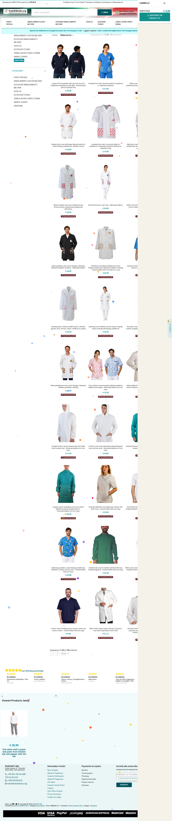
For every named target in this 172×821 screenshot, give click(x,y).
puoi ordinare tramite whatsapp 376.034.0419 (127, 12)
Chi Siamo (51, 782)
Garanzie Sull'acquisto (55, 776)
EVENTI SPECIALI (9, 23)
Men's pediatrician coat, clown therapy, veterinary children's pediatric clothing (68, 386)
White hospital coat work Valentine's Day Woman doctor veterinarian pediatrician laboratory (68, 207)
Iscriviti (124, 785)
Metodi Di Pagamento (55, 779)
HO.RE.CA (89, 22)
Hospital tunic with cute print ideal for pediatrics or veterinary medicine (105, 84)
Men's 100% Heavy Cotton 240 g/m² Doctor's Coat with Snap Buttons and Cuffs (106, 629)
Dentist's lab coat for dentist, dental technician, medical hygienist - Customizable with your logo (105, 569)
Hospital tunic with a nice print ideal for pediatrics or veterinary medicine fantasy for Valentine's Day (106, 146)
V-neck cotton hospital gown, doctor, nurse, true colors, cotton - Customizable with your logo (68, 629)
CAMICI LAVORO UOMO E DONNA (124, 23)
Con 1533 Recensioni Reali (32, 671)
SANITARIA (19, 60)
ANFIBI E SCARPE (21, 57)
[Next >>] (63, 654)
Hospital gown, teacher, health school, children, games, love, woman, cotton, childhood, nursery (68, 328)
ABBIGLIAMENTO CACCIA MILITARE (36, 23)
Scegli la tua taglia (54, 797)
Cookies (50, 788)
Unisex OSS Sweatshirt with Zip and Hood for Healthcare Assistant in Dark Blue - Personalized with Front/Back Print (68, 85)
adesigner (41, 806)
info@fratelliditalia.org (17, 784)
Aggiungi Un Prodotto (155, 16)
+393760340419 (14, 780)
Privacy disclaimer (54, 794)
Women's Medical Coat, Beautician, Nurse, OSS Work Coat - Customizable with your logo (106, 508)
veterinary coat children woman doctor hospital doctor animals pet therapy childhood (106, 328)
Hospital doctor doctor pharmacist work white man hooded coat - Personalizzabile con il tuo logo (68, 448)
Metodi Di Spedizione (55, 773)
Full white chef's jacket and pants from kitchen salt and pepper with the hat (14, 752)
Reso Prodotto (52, 770)
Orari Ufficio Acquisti (54, 791)
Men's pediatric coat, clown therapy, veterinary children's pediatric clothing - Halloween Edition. (68, 267)
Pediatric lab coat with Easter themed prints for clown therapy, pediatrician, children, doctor (68, 145)
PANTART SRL (38, 804)
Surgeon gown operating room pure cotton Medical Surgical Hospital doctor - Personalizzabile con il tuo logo (68, 509)
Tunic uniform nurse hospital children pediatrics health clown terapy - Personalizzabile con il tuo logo (105, 387)
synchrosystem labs (21, 806)
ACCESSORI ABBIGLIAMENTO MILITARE (66, 23)
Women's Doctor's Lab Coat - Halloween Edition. (105, 205)
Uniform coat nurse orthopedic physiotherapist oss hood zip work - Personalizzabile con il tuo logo (106, 448)
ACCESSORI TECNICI (102, 23)
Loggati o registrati (89, 30)
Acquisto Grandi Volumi (56, 785)
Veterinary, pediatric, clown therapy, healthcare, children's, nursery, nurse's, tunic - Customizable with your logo (68, 570)
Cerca (105, 12)
